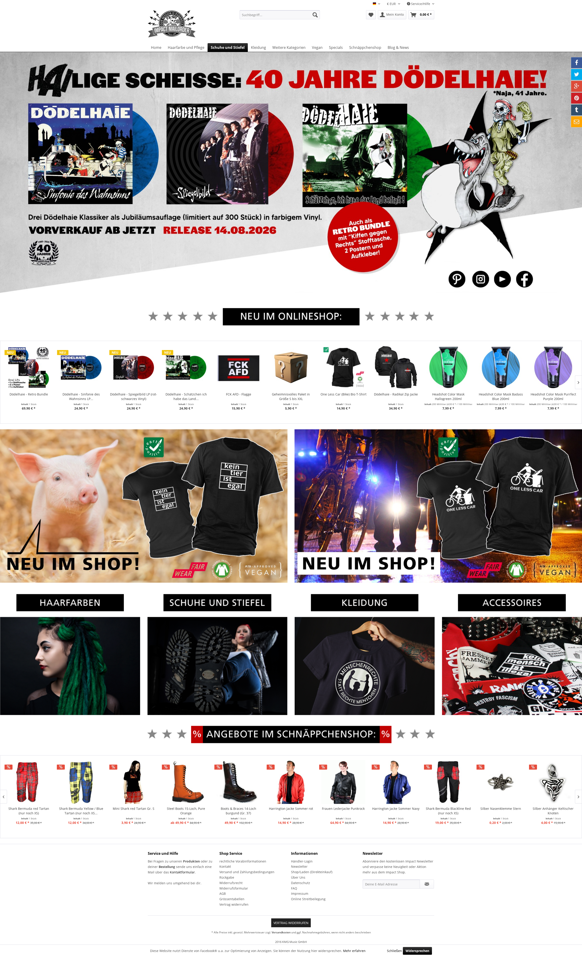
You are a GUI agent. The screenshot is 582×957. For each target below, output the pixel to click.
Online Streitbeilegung (308, 899)
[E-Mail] (576, 121)
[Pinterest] (576, 98)
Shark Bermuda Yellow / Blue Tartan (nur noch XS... (29, 810)
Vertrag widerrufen (233, 904)
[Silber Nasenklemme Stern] (448, 782)
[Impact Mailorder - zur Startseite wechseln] (183, 23)
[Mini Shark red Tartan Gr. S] (81, 782)
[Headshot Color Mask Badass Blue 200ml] (501, 368)
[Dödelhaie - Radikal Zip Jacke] (396, 368)
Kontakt (225, 866)
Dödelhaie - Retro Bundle (29, 394)
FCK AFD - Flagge (238, 394)
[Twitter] (576, 74)
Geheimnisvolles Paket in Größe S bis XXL (291, 396)
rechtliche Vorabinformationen (242, 861)
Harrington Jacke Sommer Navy (343, 808)
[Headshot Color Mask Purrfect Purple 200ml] (553, 368)
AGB (222, 893)
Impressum (299, 893)
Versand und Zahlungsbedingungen (246, 872)
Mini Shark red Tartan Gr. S (81, 808)
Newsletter (299, 866)
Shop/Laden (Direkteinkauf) (311, 872)
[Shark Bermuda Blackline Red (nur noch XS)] (396, 782)
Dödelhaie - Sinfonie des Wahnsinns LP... (81, 396)
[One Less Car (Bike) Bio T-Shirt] (343, 368)
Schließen (394, 951)
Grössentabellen (231, 899)
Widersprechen (417, 951)
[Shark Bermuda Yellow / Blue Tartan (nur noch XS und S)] (29, 782)
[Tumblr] (576, 109)
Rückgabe (226, 877)
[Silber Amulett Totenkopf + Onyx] (553, 782)
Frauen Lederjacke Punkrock (290, 808)
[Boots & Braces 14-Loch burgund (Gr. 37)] (186, 782)
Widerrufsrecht (231, 883)
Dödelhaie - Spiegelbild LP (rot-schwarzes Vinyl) (133, 396)
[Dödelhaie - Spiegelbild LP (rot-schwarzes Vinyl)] (134, 368)
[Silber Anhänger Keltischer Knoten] (501, 782)
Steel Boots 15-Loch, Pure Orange (133, 810)
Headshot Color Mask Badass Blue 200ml (501, 396)
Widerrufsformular (233, 888)
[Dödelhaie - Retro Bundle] (29, 368)
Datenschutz (300, 883)
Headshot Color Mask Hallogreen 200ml (448, 396)
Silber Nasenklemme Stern (448, 808)
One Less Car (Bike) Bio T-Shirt (343, 394)
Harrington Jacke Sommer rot (238, 808)
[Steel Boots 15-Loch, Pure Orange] (134, 782)
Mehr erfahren (354, 951)
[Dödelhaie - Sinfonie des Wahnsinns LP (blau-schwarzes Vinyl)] (81, 368)
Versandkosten (281, 932)
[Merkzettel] (371, 14)
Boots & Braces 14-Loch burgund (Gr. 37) (186, 810)
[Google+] (576, 86)
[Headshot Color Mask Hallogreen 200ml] (448, 368)
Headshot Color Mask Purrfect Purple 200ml (553, 396)
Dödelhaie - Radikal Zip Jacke (396, 394)
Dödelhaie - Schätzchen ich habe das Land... (186, 396)
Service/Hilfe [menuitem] (420, 4)
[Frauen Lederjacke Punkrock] (291, 782)
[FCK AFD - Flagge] (239, 368)
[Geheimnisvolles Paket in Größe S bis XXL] (291, 368)
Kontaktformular (182, 872)
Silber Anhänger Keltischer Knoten (500, 810)
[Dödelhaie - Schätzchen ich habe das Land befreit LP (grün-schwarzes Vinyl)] (186, 368)
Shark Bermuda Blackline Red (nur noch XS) (395, 810)
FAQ (294, 888)
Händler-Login (302, 861)
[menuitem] (280, 14)
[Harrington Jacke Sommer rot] (238, 782)
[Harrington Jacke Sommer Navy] (343, 782)
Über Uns (298, 877)
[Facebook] (576, 62)
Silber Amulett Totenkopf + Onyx (553, 810)
